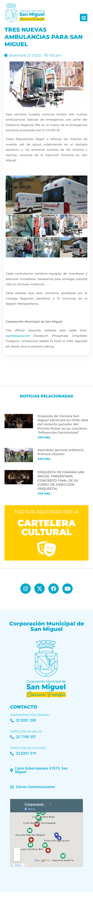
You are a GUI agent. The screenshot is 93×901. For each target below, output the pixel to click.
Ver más (43, 437)
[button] (83, 17)
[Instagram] (25, 588)
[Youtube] (67, 588)
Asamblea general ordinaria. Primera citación (60, 452)
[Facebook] (53, 588)
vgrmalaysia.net (18, 336)
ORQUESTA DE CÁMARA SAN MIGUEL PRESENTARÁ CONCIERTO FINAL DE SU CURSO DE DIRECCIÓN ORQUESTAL (60, 480)
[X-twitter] (39, 588)
